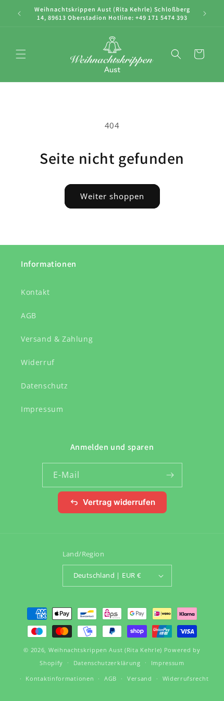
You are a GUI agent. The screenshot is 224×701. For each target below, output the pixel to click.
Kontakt (35, 292)
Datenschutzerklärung (107, 663)
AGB (28, 315)
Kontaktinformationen (60, 678)
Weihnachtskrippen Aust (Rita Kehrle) (105, 650)
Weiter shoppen (112, 196)
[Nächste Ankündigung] (204, 13)
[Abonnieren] (170, 475)
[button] (20, 54)
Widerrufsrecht (186, 678)
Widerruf (38, 362)
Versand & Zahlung (57, 339)
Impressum (42, 409)
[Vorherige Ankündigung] (19, 13)
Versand (139, 678)
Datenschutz (44, 386)
